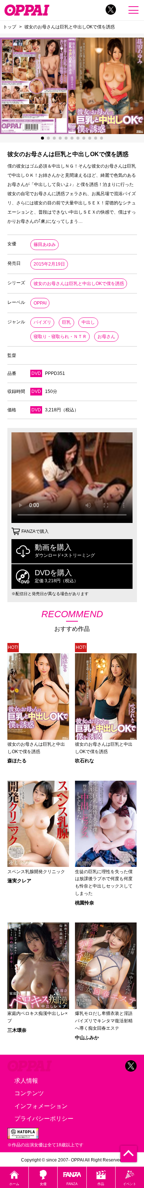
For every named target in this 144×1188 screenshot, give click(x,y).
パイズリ (42, 322)
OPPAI (40, 303)
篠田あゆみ (45, 244)
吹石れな (84, 760)
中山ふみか (87, 1037)
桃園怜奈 (84, 902)
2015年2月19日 (49, 264)
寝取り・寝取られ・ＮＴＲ (60, 336)
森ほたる (17, 760)
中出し (88, 322)
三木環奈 (17, 1030)
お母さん (106, 336)
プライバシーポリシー (43, 1118)
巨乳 (66, 322)
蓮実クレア (19, 880)
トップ (9, 26)
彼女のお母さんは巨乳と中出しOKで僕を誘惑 (79, 283)
